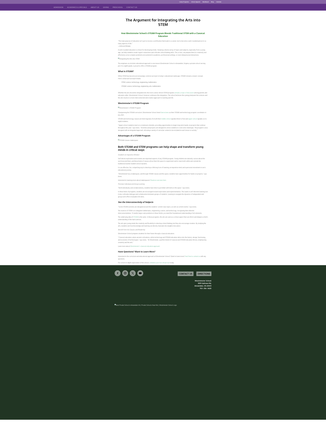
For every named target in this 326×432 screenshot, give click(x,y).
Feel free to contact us (192, 256)
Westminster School (16, 8)
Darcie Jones (165, 112)
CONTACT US (185, 273)
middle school (166, 119)
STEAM (135, 217)
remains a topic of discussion (184, 93)
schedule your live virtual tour (160, 263)
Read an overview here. (158, 180)
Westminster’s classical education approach (145, 246)
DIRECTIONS (204, 273)
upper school (192, 119)
